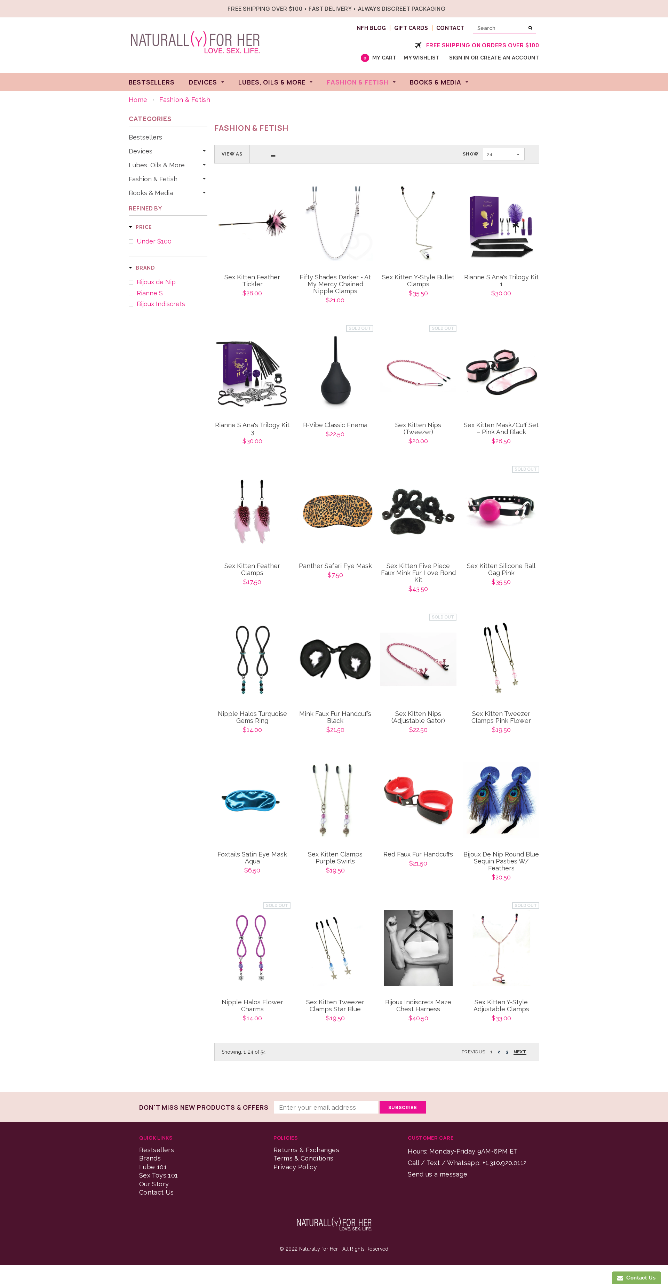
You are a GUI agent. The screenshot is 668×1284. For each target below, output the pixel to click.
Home (138, 99)
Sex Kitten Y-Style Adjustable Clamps (501, 1006)
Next (520, 1051)
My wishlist (421, 58)
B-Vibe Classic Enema (335, 425)
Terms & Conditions (303, 1158)
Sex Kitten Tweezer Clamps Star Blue (335, 1006)
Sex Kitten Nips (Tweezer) (418, 429)
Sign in (459, 58)
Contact (450, 28)
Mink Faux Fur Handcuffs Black (335, 717)
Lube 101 (153, 1167)
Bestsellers (145, 137)
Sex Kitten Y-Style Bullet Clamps (418, 281)
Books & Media (151, 193)
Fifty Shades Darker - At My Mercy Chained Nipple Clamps (335, 284)
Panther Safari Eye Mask (335, 566)
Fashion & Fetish (153, 179)
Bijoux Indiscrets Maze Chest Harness (418, 1006)
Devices (140, 151)
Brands (150, 1158)
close (537, 7)
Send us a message (437, 1174)
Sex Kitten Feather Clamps (252, 569)
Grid (260, 154)
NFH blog (371, 28)
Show (471, 154)
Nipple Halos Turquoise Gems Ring (252, 717)
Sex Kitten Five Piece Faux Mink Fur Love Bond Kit (418, 573)
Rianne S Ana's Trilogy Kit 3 (252, 429)
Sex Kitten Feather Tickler (252, 281)
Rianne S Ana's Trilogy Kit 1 (501, 281)
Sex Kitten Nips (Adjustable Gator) (418, 717)
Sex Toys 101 (158, 1175)
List (273, 154)
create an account (509, 58)
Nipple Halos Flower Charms (252, 1006)
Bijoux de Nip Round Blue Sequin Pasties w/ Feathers (501, 861)
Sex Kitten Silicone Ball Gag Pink (501, 569)
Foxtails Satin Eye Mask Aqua (252, 858)
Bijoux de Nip (156, 282)
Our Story (154, 1184)
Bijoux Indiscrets (161, 304)
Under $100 (154, 241)
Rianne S (150, 293)
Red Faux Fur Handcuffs (418, 854)
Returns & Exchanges (306, 1150)
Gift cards (411, 28)
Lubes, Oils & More (157, 165)
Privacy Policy (295, 1167)
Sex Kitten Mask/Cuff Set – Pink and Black (501, 429)
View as (232, 154)
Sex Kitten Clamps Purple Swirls (335, 858)
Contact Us (156, 1192)
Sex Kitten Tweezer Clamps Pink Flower (501, 717)
